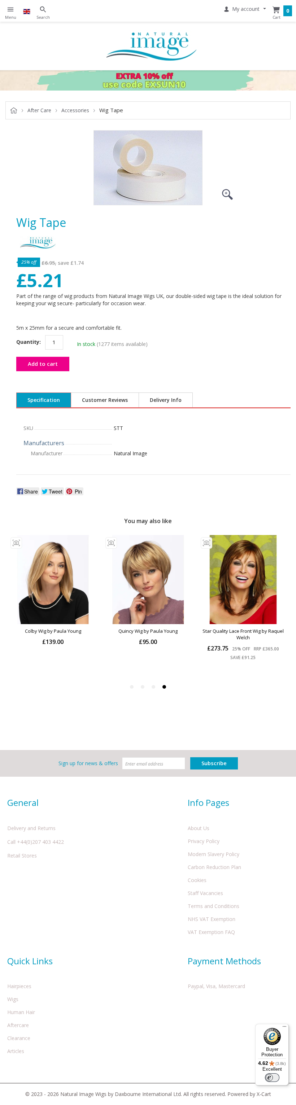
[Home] (151, 46)
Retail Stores (22, 855)
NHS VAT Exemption (211, 919)
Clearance (18, 1038)
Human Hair (21, 1012)
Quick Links (30, 961)
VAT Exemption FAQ (211, 932)
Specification (43, 399)
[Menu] (284, 1028)
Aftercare (18, 1025)
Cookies (197, 880)
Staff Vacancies (205, 893)
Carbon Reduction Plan (214, 867)
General (23, 802)
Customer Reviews (105, 399)
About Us (198, 828)
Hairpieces (19, 986)
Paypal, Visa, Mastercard (216, 986)
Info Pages (208, 802)
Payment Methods (224, 961)
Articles (15, 1051)
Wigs (12, 999)
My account (246, 8)
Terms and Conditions (213, 906)
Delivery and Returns (31, 828)
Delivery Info (166, 399)
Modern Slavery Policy (213, 854)
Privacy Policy (203, 841)
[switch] (272, 1077)
